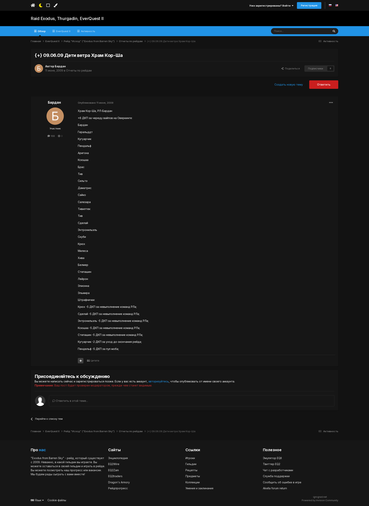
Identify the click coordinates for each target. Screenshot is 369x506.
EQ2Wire (113, 464)
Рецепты (191, 470)
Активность (87, 31)
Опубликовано (95, 102)
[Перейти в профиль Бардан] (39, 68)
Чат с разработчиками (278, 470)
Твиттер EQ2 (271, 464)
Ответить (323, 84)
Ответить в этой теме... (71, 400)
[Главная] (33, 5)
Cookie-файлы (56, 500)
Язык (38, 500)
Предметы (192, 476)
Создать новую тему (288, 84)
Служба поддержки (276, 476)
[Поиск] (334, 31)
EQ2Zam (113, 470)
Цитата (95, 360)
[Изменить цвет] (55, 5)
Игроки (190, 458)
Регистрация (309, 5)
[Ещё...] (331, 102)
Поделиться (291, 68)
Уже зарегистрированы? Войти (270, 5)
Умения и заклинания (199, 488)
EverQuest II (62, 31)
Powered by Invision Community (320, 500)
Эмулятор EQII (272, 458)
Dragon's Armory (119, 482)
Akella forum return (275, 488)
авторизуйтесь (158, 381)
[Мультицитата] (80, 360)
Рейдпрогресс (118, 488)
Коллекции (192, 482)
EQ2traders (115, 476)
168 (52, 135)
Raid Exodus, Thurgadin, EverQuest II (67, 18)
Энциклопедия (118, 458)
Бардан (60, 66)
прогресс (76, 470)
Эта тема (319, 31)
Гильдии (190, 464)
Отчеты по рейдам (79, 70)
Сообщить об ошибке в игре (282, 482)
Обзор (41, 31)
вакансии (95, 470)
